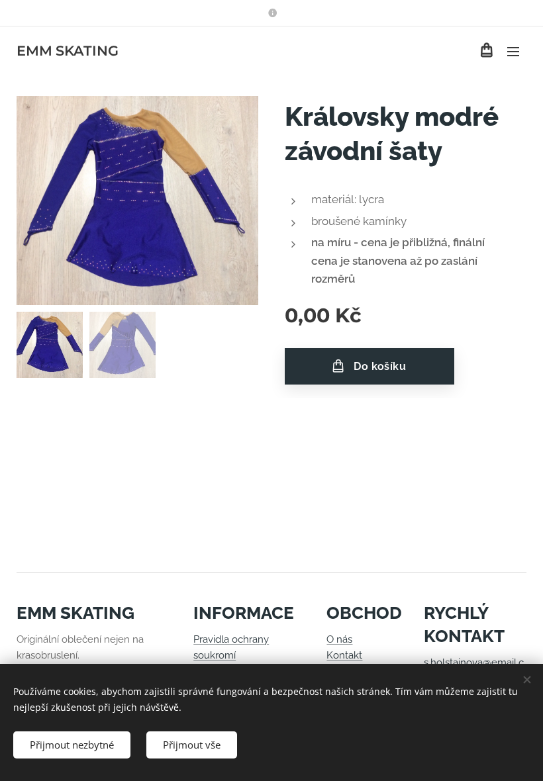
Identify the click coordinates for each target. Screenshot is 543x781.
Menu (513, 51)
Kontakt (344, 655)
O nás (339, 639)
